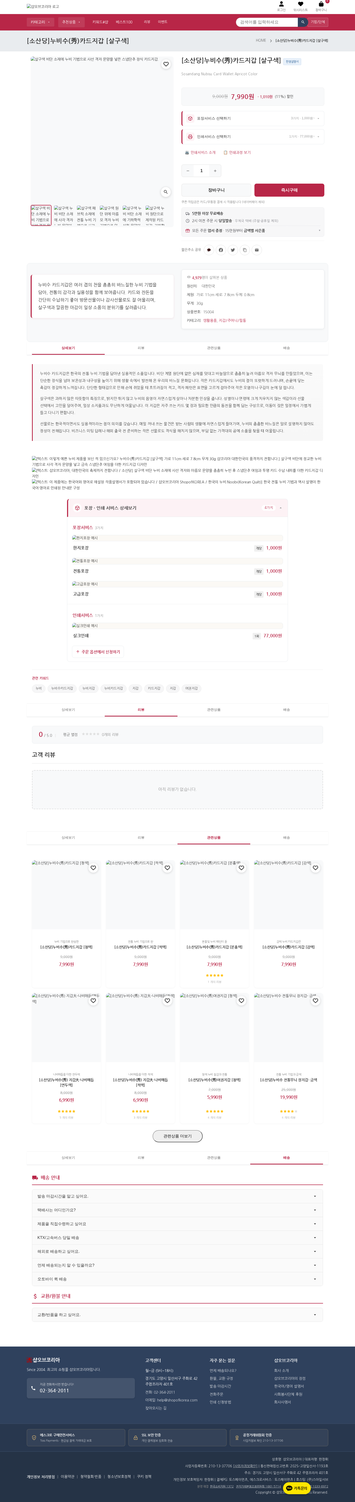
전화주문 (216, 1394)
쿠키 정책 (144, 1477)
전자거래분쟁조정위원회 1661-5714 (258, 1486)
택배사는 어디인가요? (56, 1210)
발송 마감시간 (220, 1386)
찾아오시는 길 (156, 1408)
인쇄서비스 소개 (200, 152)
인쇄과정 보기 (237, 152)
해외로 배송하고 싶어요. (58, 1251)
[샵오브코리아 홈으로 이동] (43, 7)
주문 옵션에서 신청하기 (101, 652)
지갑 (135, 688)
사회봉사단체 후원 (288, 1394)
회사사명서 (282, 1402)
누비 (39, 688)
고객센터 (153, 1360)
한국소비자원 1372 (222, 1486)
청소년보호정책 (119, 1477)
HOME (261, 40)
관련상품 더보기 (177, 1136)
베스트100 (124, 22)
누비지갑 (88, 688)
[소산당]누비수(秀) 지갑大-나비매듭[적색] (140, 1082)
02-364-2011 (54, 1390)
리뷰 (147, 22)
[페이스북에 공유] (221, 250)
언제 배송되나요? (223, 1371)
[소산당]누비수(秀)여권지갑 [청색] (214, 1080)
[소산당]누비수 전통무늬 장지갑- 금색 (288, 1080)
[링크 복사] (245, 250)
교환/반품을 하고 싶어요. (59, 1314)
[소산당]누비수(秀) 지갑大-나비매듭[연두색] (66, 1082)
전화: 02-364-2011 (160, 1392)
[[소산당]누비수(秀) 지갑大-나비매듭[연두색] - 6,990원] (66, 1027)
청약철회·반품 (90, 1477)
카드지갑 (154, 688)
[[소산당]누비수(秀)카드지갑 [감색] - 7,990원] (288, 894)
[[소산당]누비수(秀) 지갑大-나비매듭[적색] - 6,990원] (140, 1027)
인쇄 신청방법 (220, 1402)
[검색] (303, 22)
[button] (300, 7)
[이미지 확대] (166, 192)
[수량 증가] (215, 171)
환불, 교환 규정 (221, 1378)
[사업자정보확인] (245, 1466)
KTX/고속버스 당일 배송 (58, 1237)
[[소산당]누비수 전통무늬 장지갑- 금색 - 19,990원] (288, 1027)
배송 (286, 348)
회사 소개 (281, 1371)
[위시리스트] (166, 64)
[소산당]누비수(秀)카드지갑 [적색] (140, 947)
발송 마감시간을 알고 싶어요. (62, 1196)
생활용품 (210, 320)
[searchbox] (267, 22)
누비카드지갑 (113, 688)
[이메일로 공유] (257, 250)
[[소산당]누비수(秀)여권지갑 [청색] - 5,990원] (214, 1027)
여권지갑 (191, 688)
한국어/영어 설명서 (289, 1386)
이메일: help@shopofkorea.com (171, 1400)
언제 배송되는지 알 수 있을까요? (65, 1265)
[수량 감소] (188, 171)
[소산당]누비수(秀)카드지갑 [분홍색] (214, 947)
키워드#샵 (100, 22)
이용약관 (67, 1477)
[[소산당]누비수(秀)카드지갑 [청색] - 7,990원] (66, 894)
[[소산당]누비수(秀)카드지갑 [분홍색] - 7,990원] (214, 894)
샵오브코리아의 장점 (290, 1378)
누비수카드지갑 (62, 688)
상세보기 (68, 348)
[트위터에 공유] (233, 250)
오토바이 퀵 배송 (52, 1279)
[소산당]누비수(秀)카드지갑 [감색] (288, 947)
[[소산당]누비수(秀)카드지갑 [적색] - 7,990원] (140, 894)
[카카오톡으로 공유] (209, 250)
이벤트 (162, 22)
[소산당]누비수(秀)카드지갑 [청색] (66, 947)
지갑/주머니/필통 (232, 320)
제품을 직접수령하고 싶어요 (61, 1223)
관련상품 (214, 348)
